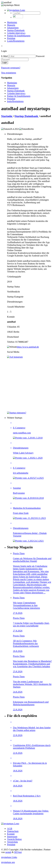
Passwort (40, 56)
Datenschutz (13, 831)
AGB (9, 828)
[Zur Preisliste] (16, 412)
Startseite (7, 116)
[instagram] (15, 357)
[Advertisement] (26, 384)
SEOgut (18, 852)
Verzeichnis (12, 842)
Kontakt (11, 834)
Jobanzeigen (13, 27)
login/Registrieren (15, 101)
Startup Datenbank (27, 116)
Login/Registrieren (15, 41)
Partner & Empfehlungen (18, 35)
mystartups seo (8, 862)
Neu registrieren (8, 72)
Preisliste (11, 38)
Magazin (11, 25)
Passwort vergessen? (10, 67)
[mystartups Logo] (16, 10)
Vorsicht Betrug (14, 839)
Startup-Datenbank (16, 30)
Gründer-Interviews (16, 33)
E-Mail (4, 56)
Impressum (12, 836)
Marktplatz (12, 22)
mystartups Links (9, 857)
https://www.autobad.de (28, 347)
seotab (8, 852)
